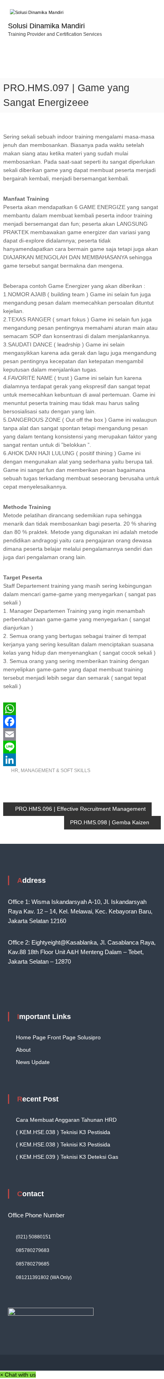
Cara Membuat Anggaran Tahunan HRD (66, 1120)
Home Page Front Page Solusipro (58, 1037)
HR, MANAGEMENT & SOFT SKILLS (50, 770)
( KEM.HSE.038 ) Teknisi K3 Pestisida (63, 1132)
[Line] (82, 747)
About (23, 1049)
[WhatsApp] (82, 708)
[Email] (82, 734)
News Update (33, 1062)
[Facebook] (82, 721)
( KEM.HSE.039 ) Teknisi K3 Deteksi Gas (67, 1157)
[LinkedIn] (82, 759)
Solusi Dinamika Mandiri (46, 26)
